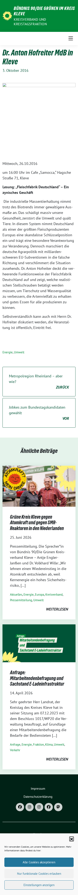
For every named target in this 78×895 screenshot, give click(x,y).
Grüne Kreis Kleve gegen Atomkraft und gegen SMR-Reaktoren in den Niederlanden (37, 522)
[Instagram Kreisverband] (29, 807)
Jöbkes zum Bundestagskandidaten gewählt (39, 413)
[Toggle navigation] (71, 38)
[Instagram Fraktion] (39, 807)
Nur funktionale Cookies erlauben (39, 874)
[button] (71, 839)
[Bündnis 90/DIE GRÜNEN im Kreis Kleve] (7, 15)
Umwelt (19, 352)
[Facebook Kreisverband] (20, 807)
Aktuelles (16, 594)
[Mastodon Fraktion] (58, 807)
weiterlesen (57, 609)
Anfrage (15, 744)
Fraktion (38, 744)
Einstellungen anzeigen (39, 885)
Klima (49, 744)
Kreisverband (54, 594)
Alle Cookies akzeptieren (39, 862)
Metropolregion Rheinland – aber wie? (39, 382)
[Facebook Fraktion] (49, 807)
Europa (39, 594)
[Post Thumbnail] (39, 485)
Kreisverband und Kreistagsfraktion (30, 21)
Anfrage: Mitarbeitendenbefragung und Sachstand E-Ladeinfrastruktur (37, 678)
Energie (7, 352)
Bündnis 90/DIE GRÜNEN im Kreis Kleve (44, 11)
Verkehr (15, 750)
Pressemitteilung (21, 600)
